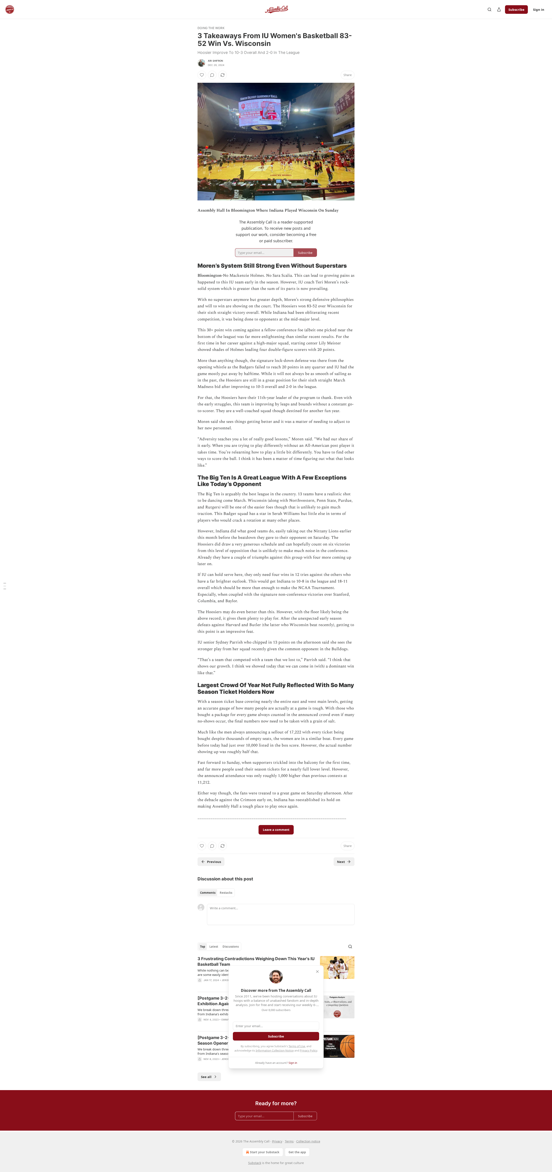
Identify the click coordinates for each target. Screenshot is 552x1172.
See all (206, 1077)
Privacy (277, 1141)
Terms (289, 1141)
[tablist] (216, 892)
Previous (214, 861)
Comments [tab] (207, 893)
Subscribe (516, 9)
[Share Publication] (499, 9)
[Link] (191, 265)
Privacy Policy (308, 1050)
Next (341, 861)
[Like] (202, 75)
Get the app (297, 1152)
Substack (254, 1163)
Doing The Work (211, 28)
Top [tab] (202, 947)
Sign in (538, 9)
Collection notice (308, 1141)
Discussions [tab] (231, 947)
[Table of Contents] (5, 586)
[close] (317, 971)
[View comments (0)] (212, 75)
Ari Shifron (215, 60)
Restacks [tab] (226, 893)
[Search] (489, 9)
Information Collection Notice (275, 1050)
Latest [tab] (213, 947)
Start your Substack (264, 1152)
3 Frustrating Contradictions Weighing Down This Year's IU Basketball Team (256, 961)
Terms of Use (297, 1046)
